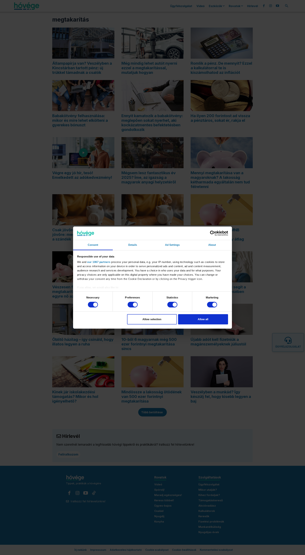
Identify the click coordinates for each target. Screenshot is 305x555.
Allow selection (151, 319)
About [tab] (212, 244)
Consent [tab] (93, 244)
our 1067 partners (98, 261)
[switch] (133, 304)
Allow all (203, 319)
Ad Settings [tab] (172, 244)
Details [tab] (132, 244)
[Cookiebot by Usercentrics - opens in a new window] (212, 233)
